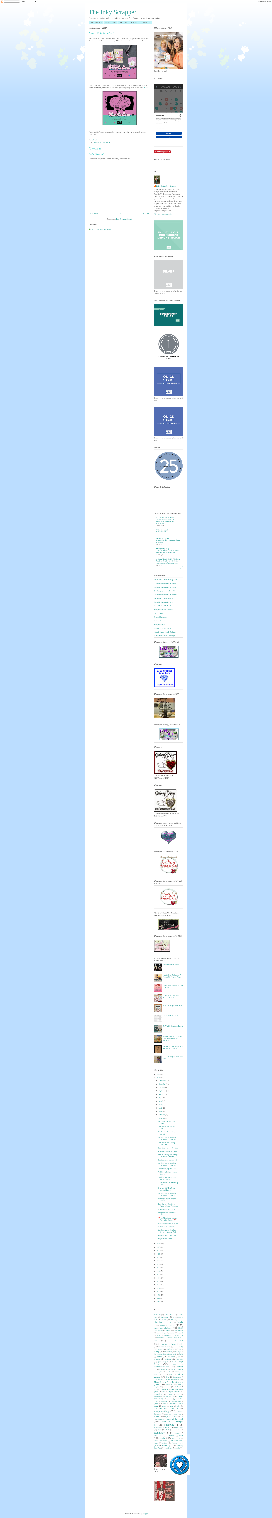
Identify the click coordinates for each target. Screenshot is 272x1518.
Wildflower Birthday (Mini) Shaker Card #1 (167, 1178)
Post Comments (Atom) (124, 219)
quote (156, 1403)
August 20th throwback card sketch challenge (168, 541)
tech (179, 1430)
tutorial (162, 1438)
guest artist (179, 1359)
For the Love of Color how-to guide (165, 1354)
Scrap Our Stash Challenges (163, 609)
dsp (182, 1346)
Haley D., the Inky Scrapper (166, 186)
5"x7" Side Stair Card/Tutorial (173, 1026)
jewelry (177, 1372)
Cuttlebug (165, 1344)
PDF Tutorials (123, 22)
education (161, 1349)
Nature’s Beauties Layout (166, 1209)
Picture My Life (169, 1396)
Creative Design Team (174, 1338)
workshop (166, 1445)
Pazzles (170, 1394)
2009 (158, 1295)
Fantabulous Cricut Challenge (164, 598)
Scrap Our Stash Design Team (166, 1408)
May (160, 1104)
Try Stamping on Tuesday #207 (164, 591)
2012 (158, 1285)
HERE (146, 87)
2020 (158, 1257)
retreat (171, 1406)
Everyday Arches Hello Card (168, 1223)
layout (171, 1374)
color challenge (178, 1330)
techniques (160, 1432)
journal (156, 1374)
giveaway (157, 1359)
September (162, 1091)
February (162, 1115)
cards (171, 1325)
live (167, 1377)
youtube (177, 1448)
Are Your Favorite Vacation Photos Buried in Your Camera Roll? (167, 551)
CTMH (179, 1340)
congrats (180, 1333)
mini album (167, 1387)
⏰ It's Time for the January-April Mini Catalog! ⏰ (168, 1219)
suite (159, 1430)
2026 (158, 1074)
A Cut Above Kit (170, 1315)
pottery (169, 1399)
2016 (158, 1271)
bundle (180, 1322)
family (156, 1351)
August (161, 1094)
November (162, 1084)
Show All (181, 567)
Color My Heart (162, 530)
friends (159, 1356)
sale (178, 1406)
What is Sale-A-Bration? (166, 1227)
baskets (164, 1320)
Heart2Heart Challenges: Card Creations (173, 986)
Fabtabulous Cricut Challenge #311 (166, 579)
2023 (158, 1247)
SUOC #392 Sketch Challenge (164, 635)
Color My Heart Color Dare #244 (165, 587)
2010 (158, 1291)
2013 (158, 1281)
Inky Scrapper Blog (96, 22)
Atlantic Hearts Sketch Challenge (168, 559)
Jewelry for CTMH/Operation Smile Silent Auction (173, 1047)
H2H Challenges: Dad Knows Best (173, 1057)
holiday (180, 1366)
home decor (163, 1369)
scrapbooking (161, 1411)
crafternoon (160, 1338)
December (162, 1080)
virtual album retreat (160, 1441)
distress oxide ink (164, 1347)
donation (176, 1347)
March (161, 1111)
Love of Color (158, 1379)
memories (169, 1384)
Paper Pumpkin (174, 1391)
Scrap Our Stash (159, 624)
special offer (98, 142)
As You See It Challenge (165, 517)
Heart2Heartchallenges (161, 1367)
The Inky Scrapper (112, 12)
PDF (178, 1394)
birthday (174, 1319)
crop (169, 1341)
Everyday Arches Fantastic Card (167, 1213)
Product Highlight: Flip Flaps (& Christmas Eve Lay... (168, 1155)
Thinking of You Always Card (166, 1127)
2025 (158, 1077)
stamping (169, 1424)
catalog (156, 1328)
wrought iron (168, 1448)
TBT (167, 1430)
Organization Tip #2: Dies (167, 1235)
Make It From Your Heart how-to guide (168, 1383)
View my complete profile (163, 214)
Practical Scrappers (160, 617)
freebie (181, 1354)
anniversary (165, 1317)
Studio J (167, 1427)
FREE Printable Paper (170, 1016)
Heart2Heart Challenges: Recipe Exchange (171, 996)
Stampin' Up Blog (162, 548)
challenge (168, 1328)
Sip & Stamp (177, 1414)
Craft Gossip (158, 613)
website (164, 1443)
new (155, 1389)
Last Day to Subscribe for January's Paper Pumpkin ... (168, 1205)
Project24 (164, 1401)
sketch (156, 1416)
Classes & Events (111, 22)
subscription (179, 1427)
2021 (158, 1254)
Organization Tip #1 (165, 1238)
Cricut (156, 1340)
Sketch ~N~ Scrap (162, 538)
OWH (164, 1392)
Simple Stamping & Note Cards (166, 1122)
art (173, 1317)
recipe (164, 1404)
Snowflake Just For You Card (168, 1148)
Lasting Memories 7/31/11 (163, 628)
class (168, 1330)
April (161, 1108)
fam (180, 1349)
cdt (161, 1328)
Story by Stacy (158, 1427)
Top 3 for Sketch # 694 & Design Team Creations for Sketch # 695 (167, 562)
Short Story (168, 1414)
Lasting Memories (160, 621)
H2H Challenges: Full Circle (172, 1005)
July (160, 1097)
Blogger (145, 1513)
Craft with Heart (178, 1335)
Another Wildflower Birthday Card (168, 1183)
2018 (158, 1264)
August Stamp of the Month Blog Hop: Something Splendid (172, 1038)
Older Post (145, 213)
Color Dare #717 (161, 532)
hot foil (173, 1369)
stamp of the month (175, 1419)
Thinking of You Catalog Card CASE (166, 1143)
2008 (158, 1298)
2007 (158, 1302)
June (160, 1101)
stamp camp (160, 1419)
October (161, 1087)
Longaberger (177, 1377)
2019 (158, 1261)
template (177, 1433)
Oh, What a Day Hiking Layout (166, 1133)
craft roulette (167, 1335)
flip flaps (178, 1352)
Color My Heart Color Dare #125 (165, 594)
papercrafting (158, 1394)
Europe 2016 (135, 22)
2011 (158, 1288)
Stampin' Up (107, 142)
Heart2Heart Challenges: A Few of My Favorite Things (172, 976)
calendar (162, 1325)
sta (182, 1416)
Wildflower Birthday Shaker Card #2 (167, 1173)
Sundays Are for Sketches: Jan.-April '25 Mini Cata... (167, 1138)
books (171, 1322)
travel (181, 1435)
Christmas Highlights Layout (168, 1151)
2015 (158, 1274)
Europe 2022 (146, 22)
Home (120, 213)
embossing (170, 1349)
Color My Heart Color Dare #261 (165, 583)
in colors (169, 1372)
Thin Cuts (158, 1435)
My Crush (178, 1387)
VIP (179, 1438)
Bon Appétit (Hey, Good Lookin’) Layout (166, 1189)
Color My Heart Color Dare (163, 602)
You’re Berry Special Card (167, 1168)
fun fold (171, 1356)
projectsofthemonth (176, 1401)
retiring (164, 1406)
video (173, 1438)
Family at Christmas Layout (167, 1160)
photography (157, 1396)
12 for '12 (157, 1315)
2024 (158, 1244)
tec (174, 1430)
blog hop (158, 1322)
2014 (158, 1278)
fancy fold (168, 1352)
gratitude (168, 1359)
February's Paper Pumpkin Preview (167, 1199)
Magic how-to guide (173, 1379)
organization (164, 1389)
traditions (172, 1436)
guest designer (163, 1362)
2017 (158, 1267)
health (174, 1364)
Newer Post (94, 213)
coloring (171, 1333)
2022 (158, 1250)
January (161, 1118)
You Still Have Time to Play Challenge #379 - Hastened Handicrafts (165, 521)
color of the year (161, 1333)
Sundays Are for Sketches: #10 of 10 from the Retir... (167, 1231)
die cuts (173, 1344)
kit (163, 1374)
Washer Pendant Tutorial (171, 964)
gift (179, 1356)
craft (158, 1335)
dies (181, 1344)
